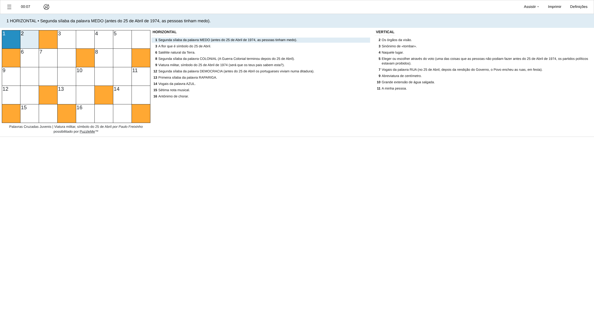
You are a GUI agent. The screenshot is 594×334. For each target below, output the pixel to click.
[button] (9, 7)
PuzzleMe (87, 132)
